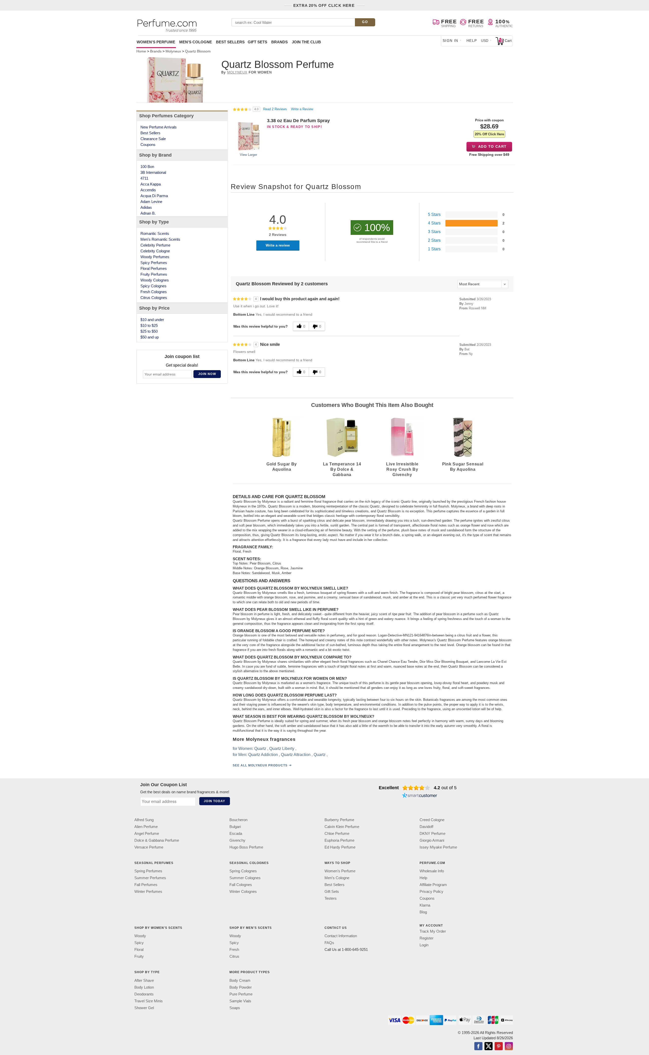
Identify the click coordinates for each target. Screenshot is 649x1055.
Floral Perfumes (153, 268)
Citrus (234, 956)
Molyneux (237, 72)
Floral (138, 950)
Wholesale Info (432, 871)
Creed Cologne (432, 820)
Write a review (278, 245)
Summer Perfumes (150, 878)
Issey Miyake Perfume (438, 847)
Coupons (147, 144)
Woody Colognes (154, 280)
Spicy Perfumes (153, 262)
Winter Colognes (243, 892)
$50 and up (149, 337)
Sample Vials (240, 1001)
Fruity (139, 956)
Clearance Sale (153, 139)
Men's (195, 42)
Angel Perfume (146, 833)
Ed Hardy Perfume (339, 847)
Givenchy (237, 840)
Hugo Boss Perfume (246, 847)
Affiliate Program (433, 885)
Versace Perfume (148, 847)
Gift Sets (257, 42)
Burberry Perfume (339, 820)
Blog (423, 912)
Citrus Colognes (153, 297)
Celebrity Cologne (155, 251)
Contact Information (340, 936)
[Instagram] (509, 1046)
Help (471, 41)
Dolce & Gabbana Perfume (156, 840)
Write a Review (302, 109)
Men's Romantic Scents (160, 239)
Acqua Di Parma (154, 196)
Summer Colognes (245, 878)
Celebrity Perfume (155, 245)
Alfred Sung (144, 820)
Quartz (260, 748)
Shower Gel (144, 1008)
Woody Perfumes (154, 257)
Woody (140, 936)
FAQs (329, 943)
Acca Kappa (150, 184)
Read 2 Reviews (275, 109)
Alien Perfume (146, 826)
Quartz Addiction (263, 754)
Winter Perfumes (148, 892)
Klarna (425, 905)
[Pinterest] (499, 1046)
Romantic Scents (154, 233)
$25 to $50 (149, 331)
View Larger (248, 155)
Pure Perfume (241, 994)
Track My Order (433, 931)
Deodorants (144, 994)
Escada (235, 833)
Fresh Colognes (153, 292)
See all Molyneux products (260, 765)
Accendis (148, 190)
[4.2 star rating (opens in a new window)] (416, 787)
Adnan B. (148, 213)
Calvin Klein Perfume (341, 826)
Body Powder (240, 987)
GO (365, 22)
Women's (156, 42)
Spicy (139, 943)
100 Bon (147, 166)
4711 (144, 178)
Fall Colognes (240, 885)
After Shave (144, 980)
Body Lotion (144, 987)
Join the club (306, 42)
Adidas (146, 207)
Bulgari (235, 826)
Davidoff (426, 826)
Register (427, 938)
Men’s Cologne (336, 878)
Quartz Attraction (296, 754)
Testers (330, 898)
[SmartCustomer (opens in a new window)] (419, 796)
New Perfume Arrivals (158, 127)
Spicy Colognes (153, 286)
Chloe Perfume (336, 833)
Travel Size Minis (148, 1001)
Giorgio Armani (432, 840)
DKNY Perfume (432, 833)
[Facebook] (478, 1046)
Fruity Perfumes (153, 274)
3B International (153, 172)
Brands (279, 42)
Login (424, 945)
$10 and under (152, 319)
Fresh (234, 950)
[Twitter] (488, 1046)
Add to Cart (492, 146)
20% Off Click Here (489, 134)
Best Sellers (230, 42)
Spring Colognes (243, 871)
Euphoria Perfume (339, 840)
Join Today (214, 801)
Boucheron (238, 820)
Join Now (207, 374)
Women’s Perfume (339, 871)
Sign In (450, 41)
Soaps (234, 1008)
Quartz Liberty (281, 748)
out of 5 (445, 787)
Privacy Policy (431, 892)
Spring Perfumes (148, 871)
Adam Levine (151, 201)
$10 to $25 (149, 325)
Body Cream (239, 980)
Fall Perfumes (145, 885)
